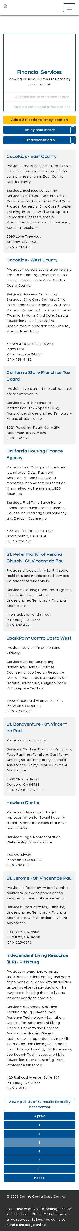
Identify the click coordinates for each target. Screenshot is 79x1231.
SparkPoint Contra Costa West (39, 638)
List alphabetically (39, 140)
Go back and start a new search (42, 97)
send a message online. (27, 1225)
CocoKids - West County (32, 260)
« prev (39, 1116)
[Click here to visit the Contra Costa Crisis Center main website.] (18, 7)
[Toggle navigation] (69, 7)
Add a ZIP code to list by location (39, 120)
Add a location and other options (42, 107)
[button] (72, 129)
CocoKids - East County (31, 156)
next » (39, 1178)
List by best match (40, 130)
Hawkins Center (23, 803)
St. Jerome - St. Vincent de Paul (39, 878)
